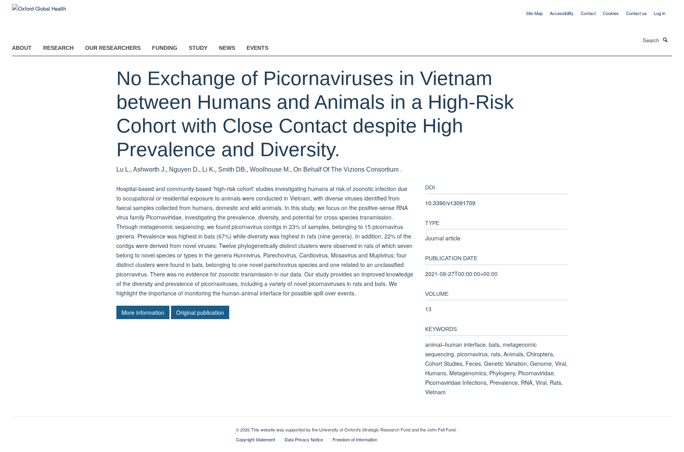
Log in (659, 13)
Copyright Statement (255, 439)
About (22, 48)
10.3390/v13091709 (450, 203)
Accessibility (562, 13)
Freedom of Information (354, 439)
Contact (588, 13)
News (227, 48)
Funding (164, 48)
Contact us (636, 13)
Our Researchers (113, 48)
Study (198, 48)
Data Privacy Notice (304, 439)
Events (257, 48)
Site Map (534, 13)
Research (58, 48)
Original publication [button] (200, 312)
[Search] (665, 39)
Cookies (611, 13)
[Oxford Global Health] (39, 5)
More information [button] (143, 312)
